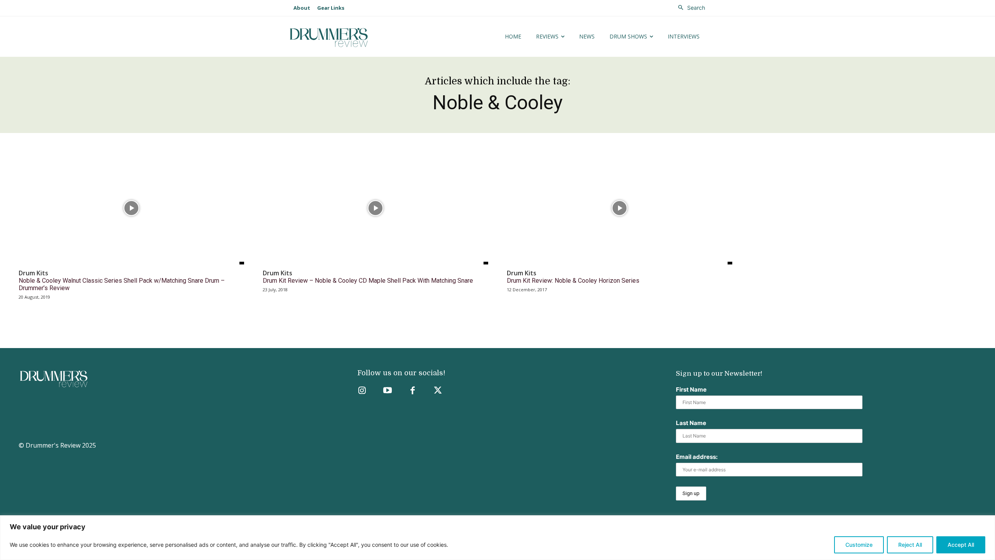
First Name (691, 389)
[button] (689, 7)
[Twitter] (438, 391)
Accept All (961, 544)
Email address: (696, 456)
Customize (859, 544)
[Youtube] (387, 391)
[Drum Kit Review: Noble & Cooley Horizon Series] (619, 208)
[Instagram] (362, 391)
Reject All (910, 544)
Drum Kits (33, 273)
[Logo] (353, 37)
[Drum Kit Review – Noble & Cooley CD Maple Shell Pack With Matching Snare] (375, 208)
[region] (497, 537)
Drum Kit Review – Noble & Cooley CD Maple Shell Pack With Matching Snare (368, 280)
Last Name (691, 423)
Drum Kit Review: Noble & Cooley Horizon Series (573, 280)
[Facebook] (412, 391)
